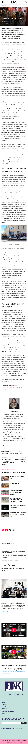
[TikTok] (14, 694)
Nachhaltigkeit (5, 453)
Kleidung (21, 451)
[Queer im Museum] (5, 485)
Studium (3, 704)
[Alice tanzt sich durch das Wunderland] (5, 507)
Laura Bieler (6, 23)
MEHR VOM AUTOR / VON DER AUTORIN (14, 472)
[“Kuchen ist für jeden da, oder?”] (5, 478)
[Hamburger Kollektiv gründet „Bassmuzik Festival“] (5, 492)
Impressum (4, 709)
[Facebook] (5, 694)
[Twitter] (18, 694)
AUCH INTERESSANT (7, 470)
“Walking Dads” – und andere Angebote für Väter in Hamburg (13, 556)
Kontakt (3, 706)
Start (2, 5)
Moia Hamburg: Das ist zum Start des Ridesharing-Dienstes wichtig (7, 462)
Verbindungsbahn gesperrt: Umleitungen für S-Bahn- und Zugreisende (13, 552)
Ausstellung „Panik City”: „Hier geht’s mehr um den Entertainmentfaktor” (13, 564)
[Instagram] (10, 694)
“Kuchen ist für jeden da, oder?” (9, 561)
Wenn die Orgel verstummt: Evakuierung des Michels (12, 569)
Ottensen (19, 69)
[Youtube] (22, 694)
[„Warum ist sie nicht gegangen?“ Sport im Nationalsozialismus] (5, 499)
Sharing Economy (18, 453)
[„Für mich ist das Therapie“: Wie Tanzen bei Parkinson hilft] (5, 514)
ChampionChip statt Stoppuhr (21, 460)
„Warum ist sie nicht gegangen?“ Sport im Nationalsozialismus (16, 499)
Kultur (5, 5)
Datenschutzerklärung (7, 711)
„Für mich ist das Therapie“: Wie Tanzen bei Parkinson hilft (18, 514)
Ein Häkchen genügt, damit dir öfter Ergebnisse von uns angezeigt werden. (13, 671)
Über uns (3, 702)
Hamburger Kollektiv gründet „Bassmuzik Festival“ (16, 492)
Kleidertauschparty (14, 451)
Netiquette (4, 713)
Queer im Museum (14, 483)
